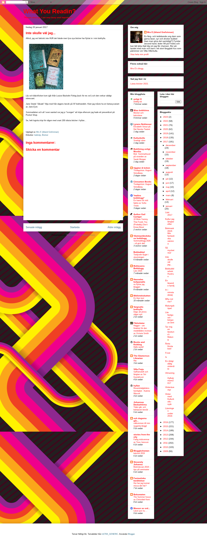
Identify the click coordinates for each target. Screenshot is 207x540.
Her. (135, 361)
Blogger (131, 534)
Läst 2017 (168, 213)
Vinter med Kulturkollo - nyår (169, 399)
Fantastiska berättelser (140, 479)
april (168, 191)
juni (168, 183)
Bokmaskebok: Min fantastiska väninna (169, 236)
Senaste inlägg (34, 227)
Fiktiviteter (139, 323)
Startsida (75, 227)
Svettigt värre (139, 140)
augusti (169, 172)
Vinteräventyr (169, 388)
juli (167, 179)
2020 (166, 129)
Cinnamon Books (142, 181)
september (171, 165)
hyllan (137, 385)
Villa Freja (139, 369)
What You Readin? (49, 11)
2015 (166, 426)
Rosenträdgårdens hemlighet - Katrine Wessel (142, 391)
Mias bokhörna (141, 110)
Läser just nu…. (140, 511)
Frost (167, 353)
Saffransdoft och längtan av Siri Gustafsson (141, 374)
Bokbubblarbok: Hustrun (169, 272)
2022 (166, 121)
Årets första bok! (169, 346)
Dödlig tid (138, 101)
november (170, 152)
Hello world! (139, 347)
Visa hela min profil (139, 54)
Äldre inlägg (114, 227)
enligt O (138, 99)
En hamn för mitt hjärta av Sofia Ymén (141, 203)
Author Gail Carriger (139, 215)
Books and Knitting (139, 343)
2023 (166, 117)
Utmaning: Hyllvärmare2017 (169, 378)
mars (168, 195)
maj (168, 187)
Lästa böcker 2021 (139, 83)
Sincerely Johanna (138, 463)
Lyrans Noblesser (143, 124)
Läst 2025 (138, 271)
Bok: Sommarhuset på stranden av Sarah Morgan (142, 156)
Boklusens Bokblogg (139, 267)
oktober (169, 158)
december (170, 145)
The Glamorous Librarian (141, 357)
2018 (166, 137)
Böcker (45, 135)
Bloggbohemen (141, 451)
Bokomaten (139, 494)
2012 (166, 439)
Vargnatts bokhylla (138, 308)
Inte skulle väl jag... (169, 261)
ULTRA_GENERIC (110, 534)
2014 (166, 430)
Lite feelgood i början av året (169, 317)
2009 (166, 451)
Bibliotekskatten (142, 295)
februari (169, 199)
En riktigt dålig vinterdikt (169, 365)
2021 (166, 125)
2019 (166, 133)
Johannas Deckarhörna (140, 403)
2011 (165, 443)
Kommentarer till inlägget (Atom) (81, 235)
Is (166, 357)
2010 (166, 447)
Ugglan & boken (142, 168)
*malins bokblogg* (139, 196)
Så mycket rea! (169, 250)
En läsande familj (169, 283)
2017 (166, 141)
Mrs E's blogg (136, 68)
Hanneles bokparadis (139, 280)
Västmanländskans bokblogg (142, 237)
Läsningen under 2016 (169, 412)
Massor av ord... (142, 508)
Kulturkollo (139, 138)
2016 (166, 422)
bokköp (37, 135)
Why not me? (169, 300)
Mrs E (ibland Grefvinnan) (160, 32)
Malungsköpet (169, 306)
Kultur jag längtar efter (169, 221)
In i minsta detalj (169, 292)
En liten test (139, 298)
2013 (166, 434)
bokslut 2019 (139, 453)
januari (169, 206)
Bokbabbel (139, 252)
